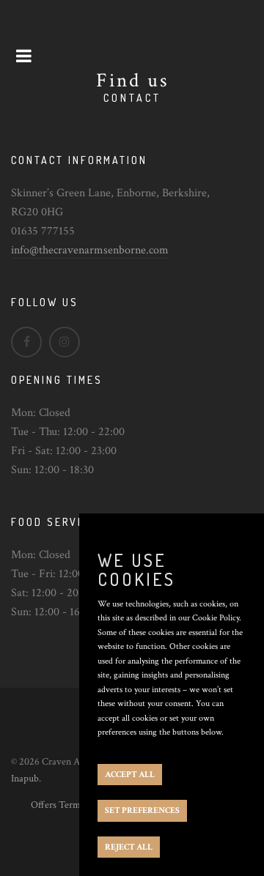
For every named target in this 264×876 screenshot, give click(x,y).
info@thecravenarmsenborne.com (90, 250)
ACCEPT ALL (130, 774)
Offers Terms (57, 805)
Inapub (25, 778)
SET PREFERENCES (142, 810)
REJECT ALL (129, 847)
